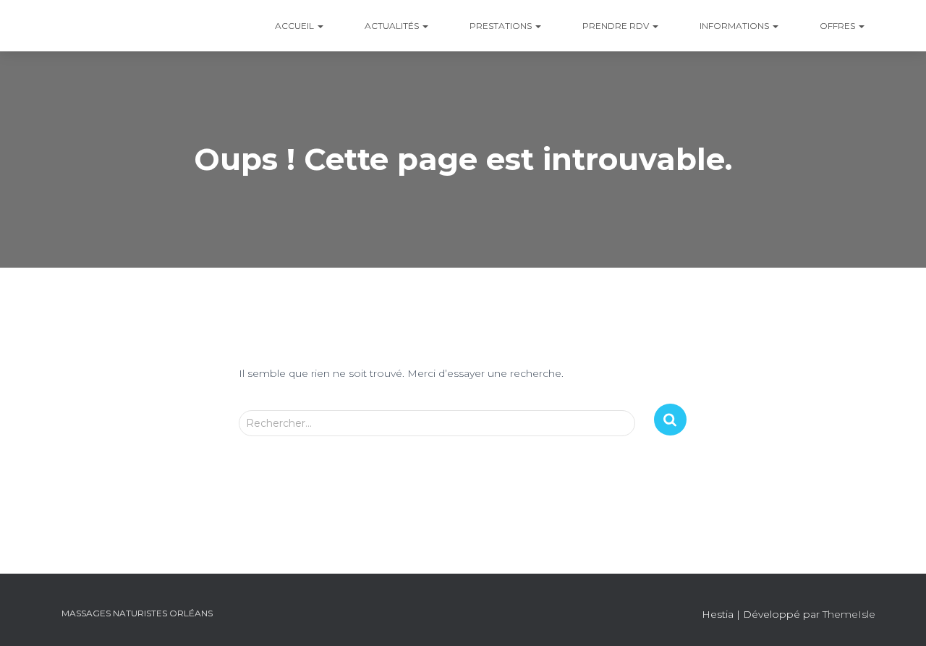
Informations (734, 25)
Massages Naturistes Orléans (137, 613)
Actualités (391, 25)
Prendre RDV (615, 25)
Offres (837, 25)
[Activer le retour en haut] (897, 617)
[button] (319, 25)
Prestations (500, 25)
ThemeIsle (849, 614)
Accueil (294, 25)
